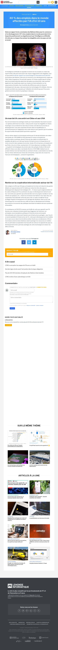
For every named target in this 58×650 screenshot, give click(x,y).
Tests (45, 5)
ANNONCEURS (21, 622)
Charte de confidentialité (42, 622)
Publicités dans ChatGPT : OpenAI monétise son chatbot (38, 497)
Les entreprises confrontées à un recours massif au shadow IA (16, 465)
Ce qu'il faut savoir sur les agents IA (38, 445)
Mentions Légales (30, 622)
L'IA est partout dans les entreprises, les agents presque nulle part (17, 541)
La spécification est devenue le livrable (39, 518)
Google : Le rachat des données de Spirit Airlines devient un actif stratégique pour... (16, 564)
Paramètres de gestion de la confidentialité (37, 624)
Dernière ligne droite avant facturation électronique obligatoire (24, 269)
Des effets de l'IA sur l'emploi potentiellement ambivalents (15, 446)
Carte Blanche (19, 5)
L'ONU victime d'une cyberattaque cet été (17, 276)
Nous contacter (13, 622)
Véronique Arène (15, 232)
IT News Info (32, 595)
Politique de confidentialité (30, 305)
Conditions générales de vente (17, 624)
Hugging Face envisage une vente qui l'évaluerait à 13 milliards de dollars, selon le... (17, 519)
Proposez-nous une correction (47, 231)
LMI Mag (29, 7)
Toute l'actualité (26, 14)
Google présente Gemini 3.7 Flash (38, 563)
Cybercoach (38, 5)
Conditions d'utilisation (39, 305)
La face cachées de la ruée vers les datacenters (38, 465)
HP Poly (11, 5)
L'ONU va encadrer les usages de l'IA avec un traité (20, 265)
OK (50, 254)
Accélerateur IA (29, 5)
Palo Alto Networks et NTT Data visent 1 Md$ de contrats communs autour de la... (39, 542)
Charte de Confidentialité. (24, 294)
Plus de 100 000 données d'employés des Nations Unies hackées (24, 273)
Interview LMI (52, 5)
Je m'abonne (8, 325)
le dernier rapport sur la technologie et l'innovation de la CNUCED (31, 75)
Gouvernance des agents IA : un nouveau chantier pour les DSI (16, 497)
